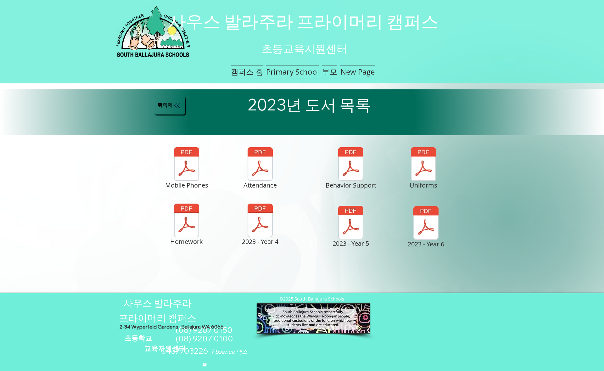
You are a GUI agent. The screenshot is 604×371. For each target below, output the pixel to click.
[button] (293, 71)
